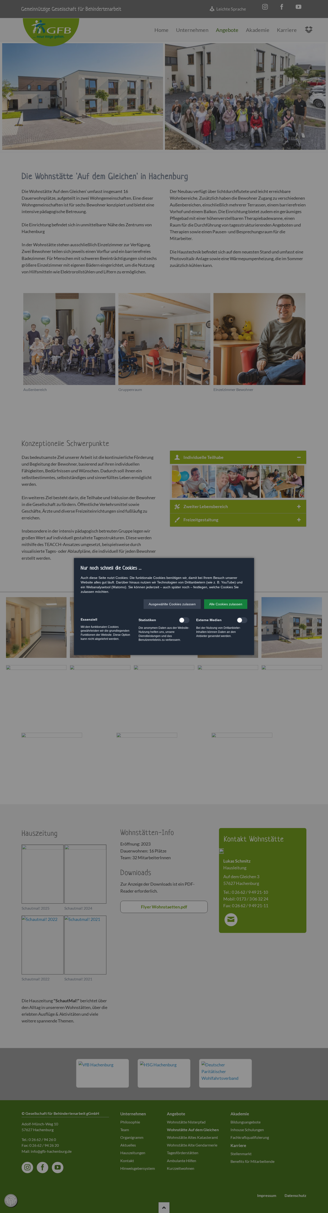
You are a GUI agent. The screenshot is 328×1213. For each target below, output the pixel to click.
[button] (172, 604)
